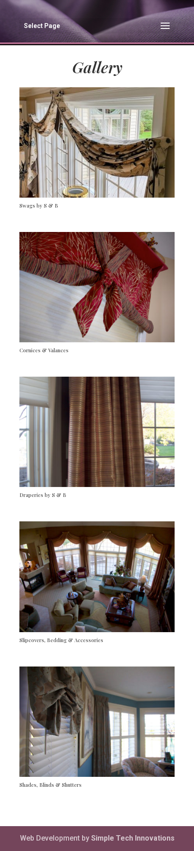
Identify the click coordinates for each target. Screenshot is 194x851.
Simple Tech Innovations (133, 838)
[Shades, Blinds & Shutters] (97, 722)
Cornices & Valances (44, 350)
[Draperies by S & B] (97, 432)
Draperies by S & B (42, 495)
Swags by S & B (38, 205)
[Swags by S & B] (97, 142)
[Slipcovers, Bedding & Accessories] (97, 576)
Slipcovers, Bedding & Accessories (61, 640)
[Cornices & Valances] (97, 287)
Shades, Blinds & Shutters (50, 784)
